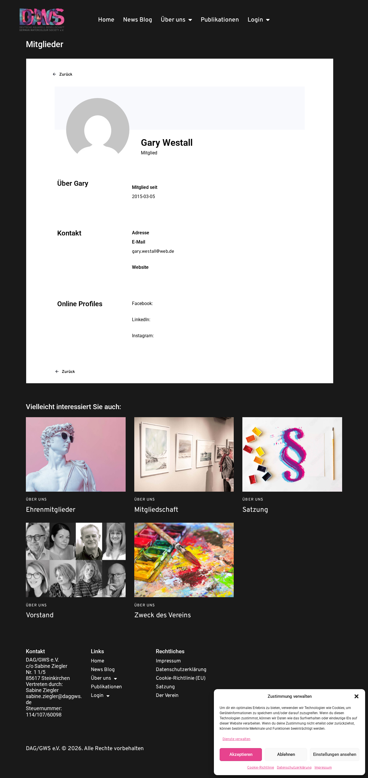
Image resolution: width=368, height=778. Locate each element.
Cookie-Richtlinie (260, 767)
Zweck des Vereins (162, 616)
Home (106, 20)
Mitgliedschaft (156, 510)
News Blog (137, 20)
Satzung (255, 510)
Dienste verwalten (236, 739)
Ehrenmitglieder (50, 510)
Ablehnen (286, 754)
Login (255, 20)
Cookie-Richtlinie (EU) (181, 678)
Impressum (323, 767)
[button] (356, 696)
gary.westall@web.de (153, 251)
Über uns (173, 20)
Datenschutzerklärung (294, 767)
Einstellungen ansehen (334, 754)
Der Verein (167, 695)
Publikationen (220, 20)
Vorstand (39, 616)
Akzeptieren (240, 754)
